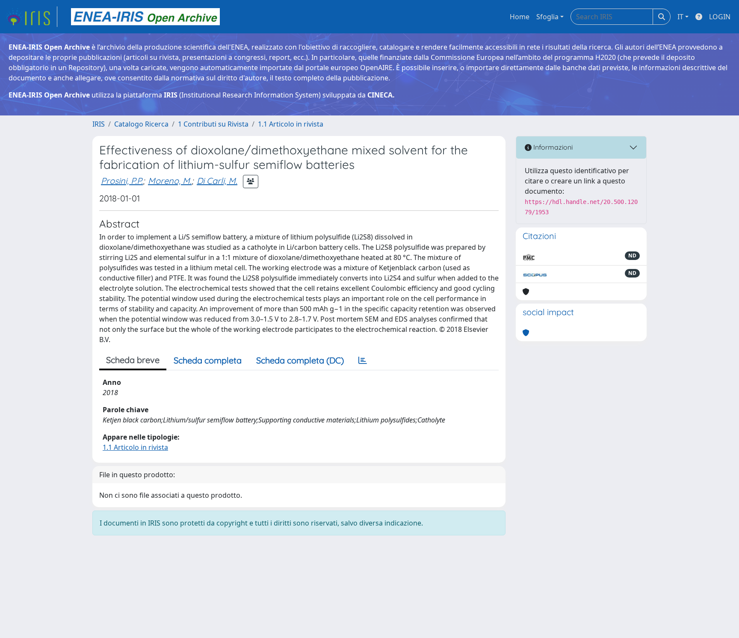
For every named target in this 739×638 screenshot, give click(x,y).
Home (519, 16)
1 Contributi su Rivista (213, 124)
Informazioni (552, 147)
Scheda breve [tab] (133, 359)
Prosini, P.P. (122, 180)
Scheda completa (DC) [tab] (300, 360)
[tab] (362, 360)
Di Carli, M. (217, 180)
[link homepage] (31, 16)
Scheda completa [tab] (208, 360)
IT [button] (680, 16)
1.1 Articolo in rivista (290, 124)
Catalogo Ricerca (141, 124)
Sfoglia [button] (547, 16)
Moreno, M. (170, 180)
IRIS (98, 124)
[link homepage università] (145, 16)
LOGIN (719, 16)
